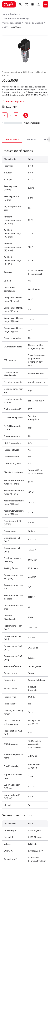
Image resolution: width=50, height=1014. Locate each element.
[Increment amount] (16, 115)
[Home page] (9, 4)
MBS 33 (5, 27)
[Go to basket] (26, 4)
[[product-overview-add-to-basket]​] (25, 115)
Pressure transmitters (11, 22)
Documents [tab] (31, 139)
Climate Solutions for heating (15, 18)
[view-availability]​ (32, 122)
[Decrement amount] (5, 115)
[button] (32, 4)
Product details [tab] (12, 139)
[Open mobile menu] (45, 4)
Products (14, 13)
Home (4, 13)
